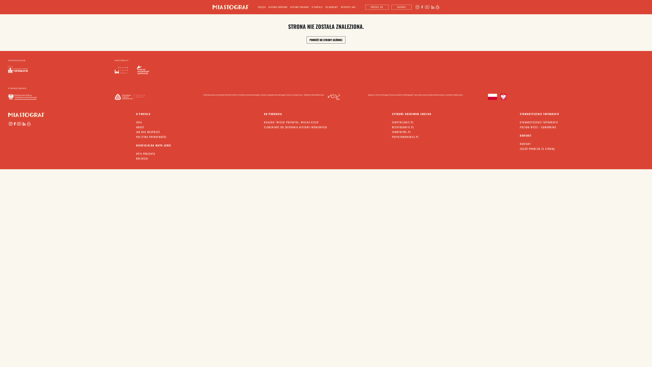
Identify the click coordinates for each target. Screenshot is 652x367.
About (140, 127)
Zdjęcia (262, 7)
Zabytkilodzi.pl (403, 122)
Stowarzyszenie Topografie (539, 122)
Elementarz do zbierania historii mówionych (295, 127)
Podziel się (377, 7)
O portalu (317, 7)
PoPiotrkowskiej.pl (405, 137)
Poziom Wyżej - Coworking (538, 127)
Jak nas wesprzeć (148, 132)
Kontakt (525, 144)
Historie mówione (278, 7)
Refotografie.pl (403, 127)
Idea (139, 122)
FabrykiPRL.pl (401, 132)
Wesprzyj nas (348, 7)
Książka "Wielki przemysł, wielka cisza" (291, 122)
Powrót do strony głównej (326, 40)
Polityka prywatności (151, 137)
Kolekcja (142, 158)
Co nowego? (331, 7)
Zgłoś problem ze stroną (537, 149)
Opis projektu (145, 153)
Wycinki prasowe (299, 7)
